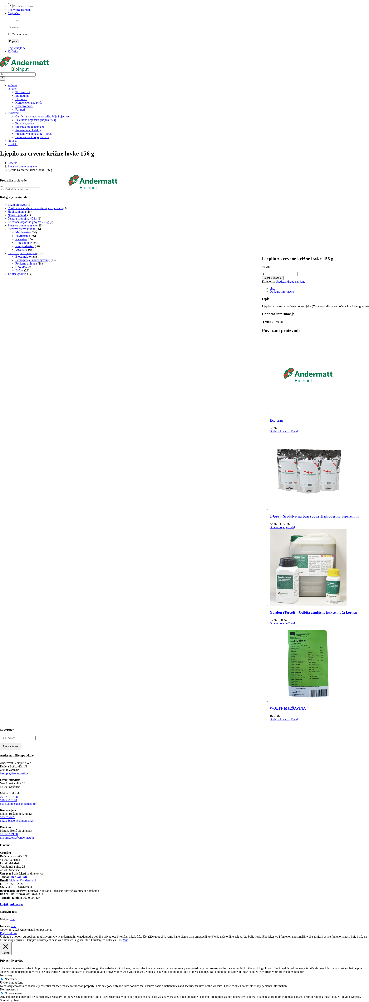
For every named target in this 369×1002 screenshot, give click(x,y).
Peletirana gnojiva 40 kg (22, 218)
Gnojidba (21, 267)
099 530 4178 (8, 800)
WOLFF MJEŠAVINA (288, 708)
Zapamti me (19, 34)
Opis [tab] (272, 288)
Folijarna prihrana (26, 263)
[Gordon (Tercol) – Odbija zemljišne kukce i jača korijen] (319, 568)
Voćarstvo (21, 249)
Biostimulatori (23, 256)
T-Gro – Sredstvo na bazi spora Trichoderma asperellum (314, 516)
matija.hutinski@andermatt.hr (18, 803)
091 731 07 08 (9, 796)
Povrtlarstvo (22, 235)
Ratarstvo (21, 239)
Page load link (8, 933)
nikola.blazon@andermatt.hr (17, 820)
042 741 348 (19, 877)
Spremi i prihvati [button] (10, 1000)
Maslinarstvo (23, 232)
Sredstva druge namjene (290, 281)
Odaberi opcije (279, 527)
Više (125, 940)
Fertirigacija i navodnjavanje (32, 260)
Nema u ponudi (17, 215)
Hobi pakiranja (17, 211)
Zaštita (19, 270)
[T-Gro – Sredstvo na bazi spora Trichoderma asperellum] (319, 472)
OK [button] (119, 940)
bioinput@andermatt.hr (14, 773)
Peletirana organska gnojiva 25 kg (28, 222)
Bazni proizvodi (17, 204)
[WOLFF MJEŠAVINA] (319, 664)
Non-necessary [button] (9, 989)
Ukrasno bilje (23, 242)
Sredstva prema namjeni (22, 253)
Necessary (11, 979)
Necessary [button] (6, 975)
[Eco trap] (319, 376)
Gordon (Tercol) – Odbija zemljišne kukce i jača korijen (313, 612)
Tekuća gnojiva (17, 273)
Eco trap (276, 420)
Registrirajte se (17, 48)
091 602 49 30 (9, 834)
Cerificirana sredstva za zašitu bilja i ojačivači (35, 208)
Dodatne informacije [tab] (282, 291)
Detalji (295, 431)
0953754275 (7, 817)
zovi (12, 919)
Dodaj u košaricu (272, 277)
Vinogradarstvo (24, 246)
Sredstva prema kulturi (21, 229)
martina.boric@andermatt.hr (17, 837)
